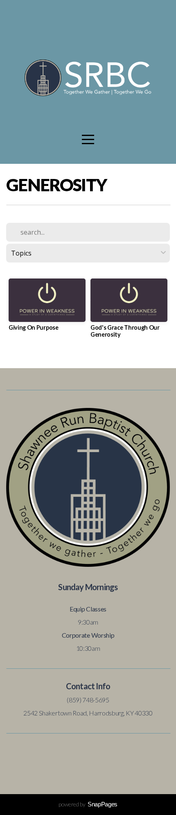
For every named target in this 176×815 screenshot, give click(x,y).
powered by (88, 804)
